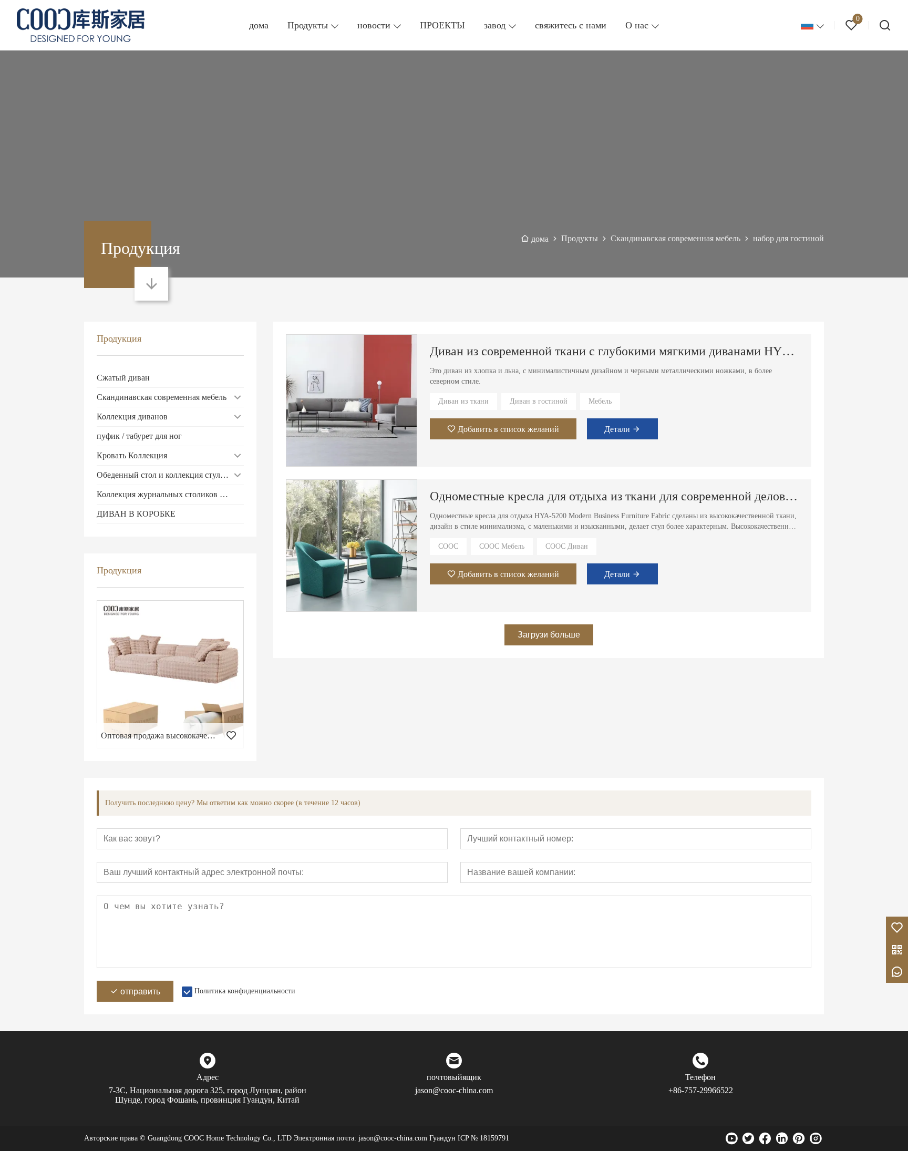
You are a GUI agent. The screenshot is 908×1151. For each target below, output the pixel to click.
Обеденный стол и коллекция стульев (164, 474)
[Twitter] (748, 1138)
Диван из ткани (463, 401)
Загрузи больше (549, 634)
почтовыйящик (454, 1077)
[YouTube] (731, 1138)
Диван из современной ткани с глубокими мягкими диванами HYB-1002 (614, 351)
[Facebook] (765, 1138)
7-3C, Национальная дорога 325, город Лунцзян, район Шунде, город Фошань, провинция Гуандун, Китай (207, 1095)
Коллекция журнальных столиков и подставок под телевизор (170, 494)
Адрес (208, 1077)
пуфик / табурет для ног (139, 435)
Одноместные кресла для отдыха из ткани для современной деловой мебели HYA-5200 (614, 496)
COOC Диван (566, 546)
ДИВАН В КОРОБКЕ (136, 513)
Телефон (700, 1077)
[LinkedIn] (782, 1138)
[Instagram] (815, 1138)
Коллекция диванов (132, 416)
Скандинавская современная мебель (161, 397)
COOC (448, 546)
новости (373, 25)
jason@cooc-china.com (454, 1090)
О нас (636, 25)
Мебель (600, 401)
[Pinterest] (798, 1138)
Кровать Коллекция (132, 455)
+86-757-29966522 (700, 1090)
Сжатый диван (123, 377)
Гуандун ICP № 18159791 (469, 1138)
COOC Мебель (501, 546)
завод (494, 25)
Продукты (307, 25)
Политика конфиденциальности (244, 991)
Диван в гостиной (538, 401)
